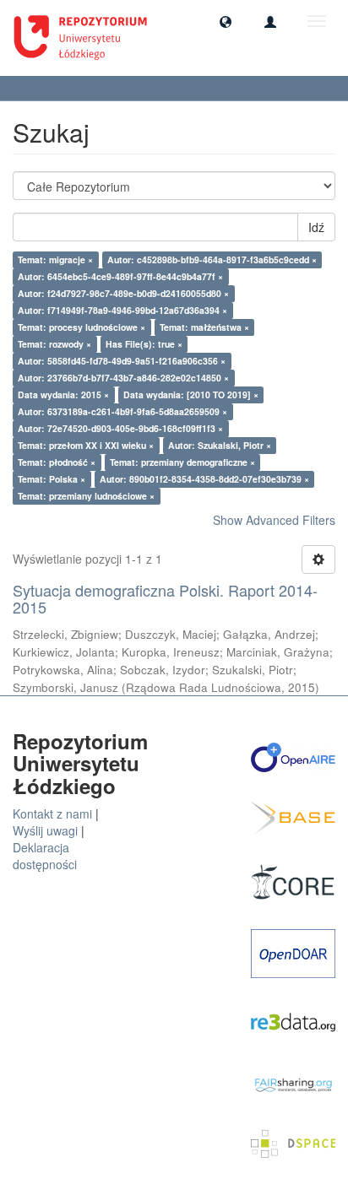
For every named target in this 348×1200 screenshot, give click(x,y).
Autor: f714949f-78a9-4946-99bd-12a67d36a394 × (122, 310)
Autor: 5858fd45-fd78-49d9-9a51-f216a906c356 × (122, 360)
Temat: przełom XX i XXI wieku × (86, 445)
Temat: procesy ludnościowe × (81, 327)
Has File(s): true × (144, 344)
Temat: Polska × (51, 479)
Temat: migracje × (55, 259)
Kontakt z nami (52, 813)
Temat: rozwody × (54, 344)
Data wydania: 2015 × (63, 394)
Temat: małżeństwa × (204, 327)
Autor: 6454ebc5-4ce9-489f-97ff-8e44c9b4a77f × (120, 276)
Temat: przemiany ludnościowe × (86, 495)
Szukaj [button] (42, 88)
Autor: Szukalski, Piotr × (219, 445)
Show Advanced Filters (274, 519)
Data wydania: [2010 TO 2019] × (190, 394)
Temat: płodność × (56, 462)
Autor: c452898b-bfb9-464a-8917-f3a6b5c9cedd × (212, 259)
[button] (225, 21)
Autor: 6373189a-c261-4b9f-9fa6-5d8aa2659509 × (122, 411)
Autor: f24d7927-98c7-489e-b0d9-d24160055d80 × (123, 293)
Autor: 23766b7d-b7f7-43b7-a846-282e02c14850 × (123, 377)
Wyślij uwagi (45, 830)
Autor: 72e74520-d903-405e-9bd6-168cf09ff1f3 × (120, 428)
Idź (316, 227)
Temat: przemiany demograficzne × (182, 462)
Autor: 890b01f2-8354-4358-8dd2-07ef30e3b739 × (204, 479)
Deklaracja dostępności (45, 856)
